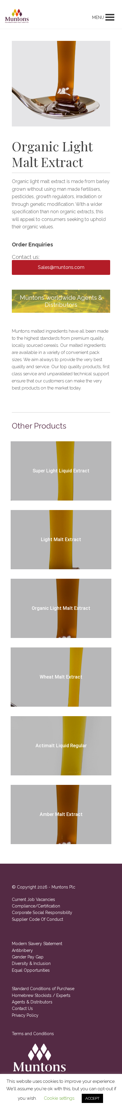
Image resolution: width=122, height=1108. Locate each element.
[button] (98, 17)
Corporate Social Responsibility (42, 912)
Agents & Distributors (32, 1002)
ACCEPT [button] (92, 1098)
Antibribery (22, 950)
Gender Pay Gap (28, 957)
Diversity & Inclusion (31, 963)
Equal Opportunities (31, 970)
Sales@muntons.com (61, 267)
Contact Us (22, 1008)
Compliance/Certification (36, 906)
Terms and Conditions (33, 1033)
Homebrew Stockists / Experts (41, 995)
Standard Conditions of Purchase (43, 988)
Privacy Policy (25, 1015)
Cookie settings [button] (59, 1098)
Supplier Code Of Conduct (37, 919)
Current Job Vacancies (33, 899)
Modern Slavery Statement (37, 943)
